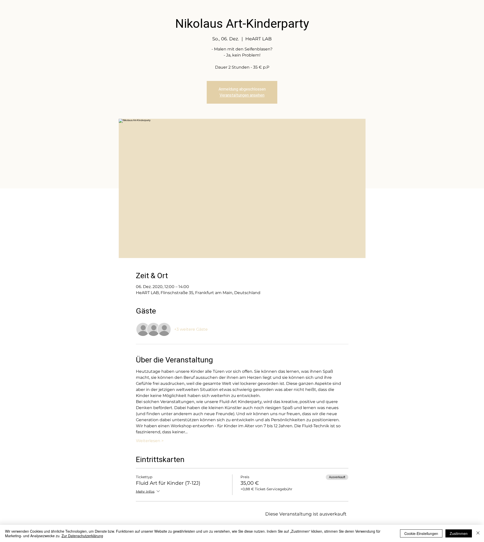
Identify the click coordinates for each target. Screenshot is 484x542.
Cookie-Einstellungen (421, 533)
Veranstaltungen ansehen (242, 95)
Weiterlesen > (150, 440)
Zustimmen (459, 533)
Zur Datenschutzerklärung (82, 535)
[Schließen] (478, 533)
